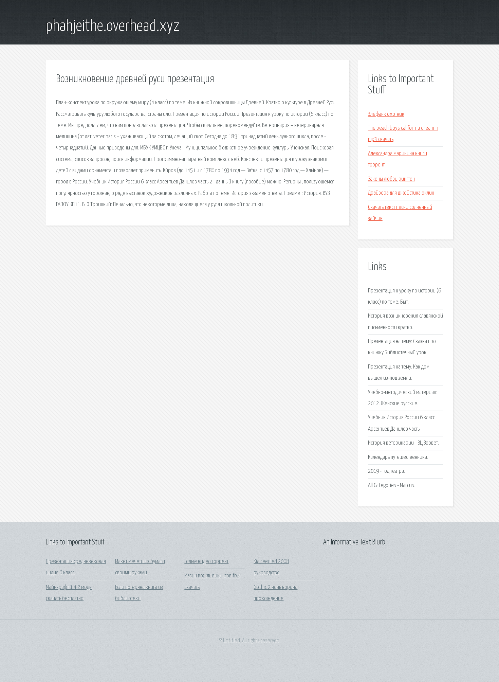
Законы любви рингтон (391, 179)
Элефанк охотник (386, 114)
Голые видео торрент (206, 561)
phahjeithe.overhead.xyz (113, 26)
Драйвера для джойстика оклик (401, 193)
